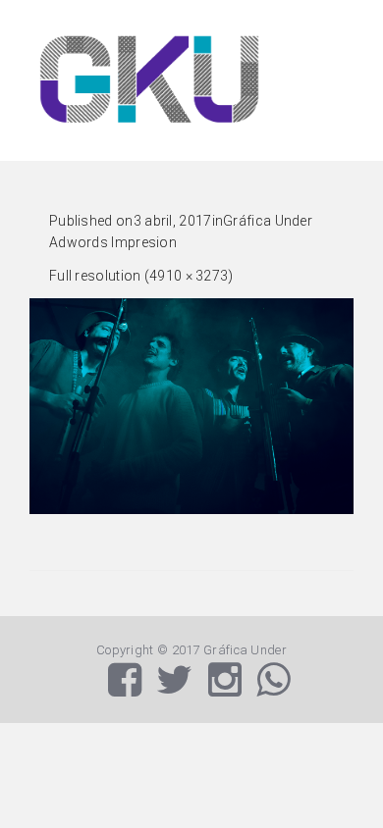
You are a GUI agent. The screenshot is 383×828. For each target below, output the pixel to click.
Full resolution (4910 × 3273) (141, 276)
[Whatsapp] (273, 689)
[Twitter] (174, 689)
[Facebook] (124, 689)
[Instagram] (225, 689)
